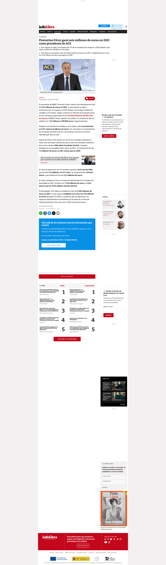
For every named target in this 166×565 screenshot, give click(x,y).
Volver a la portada (67, 339)
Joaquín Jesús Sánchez (107, 214)
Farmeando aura (108, 212)
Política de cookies (112, 552)
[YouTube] (105, 542)
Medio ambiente (83, 31)
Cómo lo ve (105, 378)
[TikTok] (109, 542)
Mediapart (93, 31)
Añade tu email (108, 306)
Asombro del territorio (107, 202)
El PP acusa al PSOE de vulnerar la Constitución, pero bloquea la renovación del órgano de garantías (49, 291)
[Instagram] (120, 539)
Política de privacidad (101, 552)
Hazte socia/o (83, 546)
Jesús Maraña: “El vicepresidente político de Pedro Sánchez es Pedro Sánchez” (107, 396)
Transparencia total (116, 28)
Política (42, 31)
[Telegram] (117, 539)
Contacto (51, 552)
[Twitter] (114, 539)
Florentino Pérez (50, 208)
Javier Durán (106, 224)
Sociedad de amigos (82, 552)
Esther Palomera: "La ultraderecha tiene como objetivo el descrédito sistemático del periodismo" (48, 301)
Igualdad (72, 31)
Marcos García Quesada (46, 313)
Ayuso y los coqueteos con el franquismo (78, 318)
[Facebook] (108, 539)
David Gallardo (43, 303)
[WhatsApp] (105, 539)
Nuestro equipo (59, 552)
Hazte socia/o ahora (54, 245)
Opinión (49, 31)
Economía (57, 31)
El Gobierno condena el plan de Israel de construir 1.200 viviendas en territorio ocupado (49, 319)
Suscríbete (104, 25)
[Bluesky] (111, 539)
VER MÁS (122, 404)
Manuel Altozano (44, 294)
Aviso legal (91, 552)
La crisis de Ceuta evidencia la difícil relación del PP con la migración (49, 328)
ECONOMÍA (42, 37)
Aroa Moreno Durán (108, 205)
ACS (58, 208)
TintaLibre (102, 31)
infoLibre (42, 322)
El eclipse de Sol (108, 222)
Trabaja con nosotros (70, 552)
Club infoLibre (112, 31)
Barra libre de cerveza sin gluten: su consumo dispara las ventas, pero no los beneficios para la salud (49, 310)
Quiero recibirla (109, 136)
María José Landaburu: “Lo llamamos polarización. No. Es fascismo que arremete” (107, 386)
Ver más (104, 487)
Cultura (65, 31)
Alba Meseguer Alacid (76, 321)
